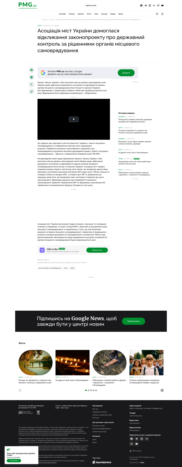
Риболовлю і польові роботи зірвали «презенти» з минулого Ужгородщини (134, 174)
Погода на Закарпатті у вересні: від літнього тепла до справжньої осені (132, 132)
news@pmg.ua (134, 423)
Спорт (96, 14)
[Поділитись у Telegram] (31, 77)
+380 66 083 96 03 (135, 416)
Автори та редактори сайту (102, 415)
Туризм (120, 14)
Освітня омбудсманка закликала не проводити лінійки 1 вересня (144, 381)
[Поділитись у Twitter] (31, 84)
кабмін (72, 268)
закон (66, 268)
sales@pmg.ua (134, 430)
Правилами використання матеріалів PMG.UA (43, 462)
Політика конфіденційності (101, 429)
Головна (44, 19)
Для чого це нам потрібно (13, 457)
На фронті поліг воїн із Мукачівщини (133, 153)
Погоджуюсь (14, 460)
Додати (126, 73)
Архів (94, 439)
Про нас (95, 409)
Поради (112, 14)
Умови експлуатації (99, 431)
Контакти (95, 418)
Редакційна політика (99, 412)
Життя (89, 14)
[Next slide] (162, 390)
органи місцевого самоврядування (49, 268)
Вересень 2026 (91, 5)
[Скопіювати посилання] (31, 92)
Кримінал (81, 14)
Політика (72, 14)
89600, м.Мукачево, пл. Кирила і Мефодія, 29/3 (146, 408)
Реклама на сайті (98, 426)
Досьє (94, 442)
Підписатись (97, 250)
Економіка (62, 14)
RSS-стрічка (137, 451)
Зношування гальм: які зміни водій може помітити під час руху (134, 163)
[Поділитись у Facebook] (31, 70)
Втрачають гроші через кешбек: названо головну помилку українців (134, 143)
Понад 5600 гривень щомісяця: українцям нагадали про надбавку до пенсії (135, 121)
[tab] (86, 390)
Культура (104, 14)
